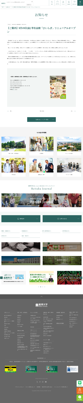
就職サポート (45, 344)
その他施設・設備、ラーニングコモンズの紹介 (35, 322)
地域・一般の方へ (25, 235)
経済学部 (18, 319)
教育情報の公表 (7, 334)
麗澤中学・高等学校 (38, 361)
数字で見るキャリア (47, 346)
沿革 (5, 325)
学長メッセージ (7, 319)
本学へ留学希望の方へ (46, 231)
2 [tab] (40, 286)
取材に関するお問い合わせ (47, 386)
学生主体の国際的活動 (47, 326)
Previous (1, 278)
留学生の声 (45, 333)
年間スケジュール (33, 330)
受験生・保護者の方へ (6, 231)
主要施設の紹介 (33, 315)
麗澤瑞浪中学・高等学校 (48, 361)
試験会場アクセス (20, 342)
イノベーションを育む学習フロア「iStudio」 (35, 318)
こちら (15, 89)
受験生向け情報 (20, 330)
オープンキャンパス (21, 333)
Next (81, 278)
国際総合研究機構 (60, 323)
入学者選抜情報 (20, 337)
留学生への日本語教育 (47, 335)
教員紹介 (5, 329)
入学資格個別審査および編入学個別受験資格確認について (22, 347)
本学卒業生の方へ (66, 231)
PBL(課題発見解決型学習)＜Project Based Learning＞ (35, 336)
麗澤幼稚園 (55, 361)
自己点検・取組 (7, 336)
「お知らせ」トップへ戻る (41, 119)
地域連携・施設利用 (60, 312)
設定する (29, 4)
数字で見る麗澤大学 (7, 315)
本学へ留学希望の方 (73, 317)
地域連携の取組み (59, 315)
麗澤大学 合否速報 (20, 344)
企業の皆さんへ (46, 352)
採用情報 (38, 386)
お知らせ (8, 7)
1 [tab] (38, 286)
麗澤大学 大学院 (20, 324)
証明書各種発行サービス (34, 345)
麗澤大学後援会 (70, 361)
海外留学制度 (45, 317)
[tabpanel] (13, 278)
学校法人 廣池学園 (13, 361)
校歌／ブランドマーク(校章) (9, 332)
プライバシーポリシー (19, 386)
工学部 (18, 322)
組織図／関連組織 (7, 331)
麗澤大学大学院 (30, 361)
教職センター (32, 338)
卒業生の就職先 (46, 351)
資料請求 (71, 326)
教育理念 (5, 317)
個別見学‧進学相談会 (21, 335)
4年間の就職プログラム (47, 342)
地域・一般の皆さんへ (73, 323)
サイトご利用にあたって (30, 386)
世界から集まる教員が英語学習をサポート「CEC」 (48, 331)
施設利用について (59, 319)
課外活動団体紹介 (33, 333)
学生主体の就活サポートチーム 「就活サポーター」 (48, 349)
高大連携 (58, 317)
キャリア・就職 (46, 339)
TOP (3, 7)
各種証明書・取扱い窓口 (34, 343)
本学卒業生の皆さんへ (73, 319)
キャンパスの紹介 (34, 312)
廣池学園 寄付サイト (62, 361)
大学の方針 (6, 327)
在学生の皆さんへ (72, 321)
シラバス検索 (19, 326)
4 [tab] (44, 286)
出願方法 (18, 339)
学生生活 (32, 327)
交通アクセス (6, 338)
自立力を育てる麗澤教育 (34, 340)
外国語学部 (19, 315)
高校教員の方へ (25, 231)
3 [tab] (42, 286)
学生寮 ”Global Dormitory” (35, 320)
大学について (7, 312)
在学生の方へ (4, 235)
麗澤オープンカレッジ (22, 361)
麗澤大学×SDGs (7, 323)
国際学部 (18, 317)
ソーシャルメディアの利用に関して (61, 386)
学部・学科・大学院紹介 (22, 312)
